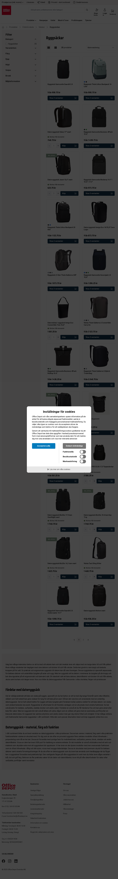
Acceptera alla (43, 446)
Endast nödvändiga (74, 446)
